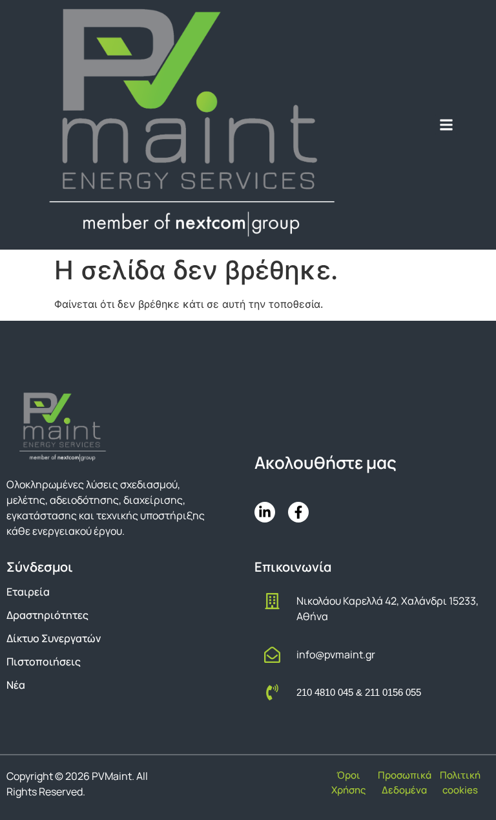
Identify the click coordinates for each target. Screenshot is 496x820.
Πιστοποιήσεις (43, 661)
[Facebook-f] (298, 512)
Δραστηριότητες (47, 615)
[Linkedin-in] (264, 512)
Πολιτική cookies (460, 782)
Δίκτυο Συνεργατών (53, 638)
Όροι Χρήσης (348, 782)
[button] (446, 124)
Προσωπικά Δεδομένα (404, 782)
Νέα (15, 685)
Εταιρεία (28, 592)
